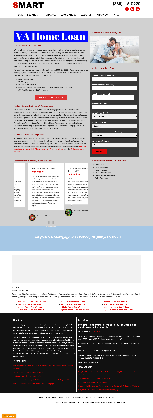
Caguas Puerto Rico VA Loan (30, 304)
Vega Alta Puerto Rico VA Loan (30, 302)
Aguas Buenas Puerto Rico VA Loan (118, 307)
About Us (86, 15)
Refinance (50, 15)
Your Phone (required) (101, 94)
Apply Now (102, 15)
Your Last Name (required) (103, 84)
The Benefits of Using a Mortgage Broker (29, 369)
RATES (116, 15)
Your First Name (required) (103, 75)
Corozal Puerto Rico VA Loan (73, 299)
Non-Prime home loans (54, 149)
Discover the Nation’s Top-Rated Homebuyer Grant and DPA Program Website (43, 377)
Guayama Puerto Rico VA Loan (116, 304)
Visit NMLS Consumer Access (101, 329)
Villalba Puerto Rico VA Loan (73, 304)
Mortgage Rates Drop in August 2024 (27, 373)
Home (20, 15)
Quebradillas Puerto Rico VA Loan (75, 307)
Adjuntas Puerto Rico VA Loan (73, 302)
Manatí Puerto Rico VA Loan (115, 299)
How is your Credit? (100, 122)
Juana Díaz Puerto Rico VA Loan (31, 307)
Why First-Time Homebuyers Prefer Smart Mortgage (33, 381)
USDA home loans (38, 149)
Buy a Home (33, 15)
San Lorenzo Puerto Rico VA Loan (32, 299)
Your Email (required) (101, 103)
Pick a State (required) (101, 141)
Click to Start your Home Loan (51, 97)
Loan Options (68, 15)
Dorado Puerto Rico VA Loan (116, 302)
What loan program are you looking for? (108, 132)
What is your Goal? (100, 113)
